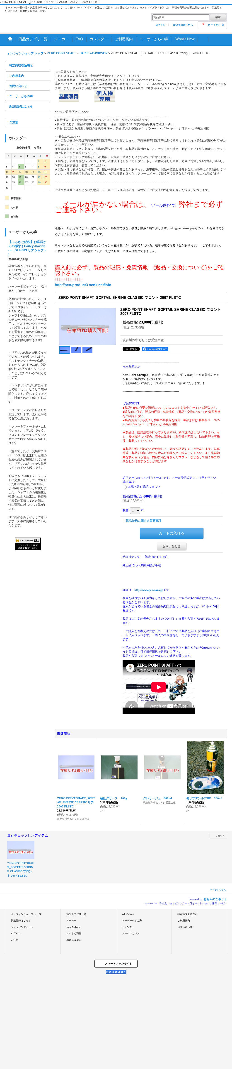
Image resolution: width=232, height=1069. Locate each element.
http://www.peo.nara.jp (148, 590)
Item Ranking (73, 939)
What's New (128, 914)
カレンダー (128, 927)
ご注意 (13, 122)
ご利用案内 (16, 76)
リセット (220, 835)
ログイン (160, 25)
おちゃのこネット (215, 899)
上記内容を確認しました (144, 486)
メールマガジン (130, 933)
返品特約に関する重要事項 (143, 520)
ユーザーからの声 (21, 96)
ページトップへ (218, 890)
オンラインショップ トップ (26, 914)
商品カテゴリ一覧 (76, 914)
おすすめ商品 (73, 933)
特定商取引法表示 (21, 65)
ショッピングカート (22, 927)
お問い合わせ (18, 86)
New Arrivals (73, 927)
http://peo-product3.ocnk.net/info (83, 285)
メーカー (71, 920)
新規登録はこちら (183, 25)
